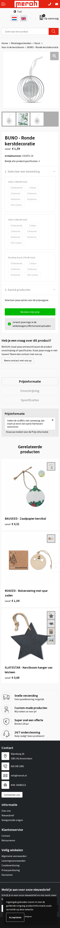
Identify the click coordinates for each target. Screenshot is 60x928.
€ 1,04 (12, 601)
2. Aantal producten (17, 290)
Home (5, 43)
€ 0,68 (12, 677)
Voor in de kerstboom (13, 47)
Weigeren (28, 916)
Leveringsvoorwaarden (13, 860)
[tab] (30, 381)
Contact (6, 835)
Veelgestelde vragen (12, 820)
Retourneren (8, 840)
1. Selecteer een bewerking (22, 171)
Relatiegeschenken (21, 43)
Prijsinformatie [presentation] (30, 381)
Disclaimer (7, 874)
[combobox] (25, 31)
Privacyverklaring (11, 870)
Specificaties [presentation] (30, 400)
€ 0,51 (12, 524)
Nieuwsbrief (8, 815)
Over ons (6, 810)
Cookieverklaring (11, 865)
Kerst (37, 43)
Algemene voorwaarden (14, 856)
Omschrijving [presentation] (29, 391)
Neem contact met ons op (18, 360)
